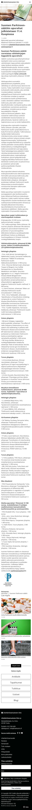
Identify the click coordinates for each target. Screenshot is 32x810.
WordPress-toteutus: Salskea (7, 805)
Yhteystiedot (5, 752)
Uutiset (16, 694)
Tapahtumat (16, 682)
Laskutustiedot (6, 757)
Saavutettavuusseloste (8, 795)
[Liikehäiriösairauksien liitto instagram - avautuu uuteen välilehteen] (19, 733)
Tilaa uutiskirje (16, 788)
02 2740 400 (11, 726)
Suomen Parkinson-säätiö (18, 593)
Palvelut (4, 741)
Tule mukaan (5, 746)
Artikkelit (16, 676)
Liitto (3, 749)
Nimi (2, 771)
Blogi (16, 700)
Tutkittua (16, 688)
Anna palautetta (6, 754)
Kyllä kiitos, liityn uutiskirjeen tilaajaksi (15, 778)
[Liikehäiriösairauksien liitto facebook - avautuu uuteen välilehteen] (17, 733)
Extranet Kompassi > (7, 803)
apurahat (4, 593)
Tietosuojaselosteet (23, 795)
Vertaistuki (5, 744)
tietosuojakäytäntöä (19, 799)
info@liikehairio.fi (16, 728)
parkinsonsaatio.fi (18, 571)
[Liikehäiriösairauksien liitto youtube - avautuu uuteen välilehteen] (22, 733)
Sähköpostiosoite (6, 763)
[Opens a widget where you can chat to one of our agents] (25, 807)
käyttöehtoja (5, 801)
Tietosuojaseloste (6, 784)
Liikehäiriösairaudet (8, 738)
